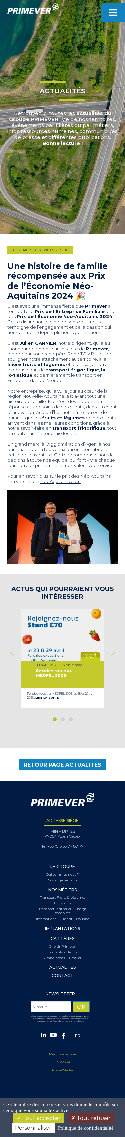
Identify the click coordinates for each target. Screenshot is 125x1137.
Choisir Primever (62, 947)
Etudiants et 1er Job (62, 952)
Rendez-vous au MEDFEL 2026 (54, 673)
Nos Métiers (62, 890)
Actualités (62, 967)
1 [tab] (55, 719)
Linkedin (43, 1035)
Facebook (64, 1036)
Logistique (62, 903)
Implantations (62, 928)
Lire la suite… (48, 697)
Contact (62, 975)
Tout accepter (41, 1118)
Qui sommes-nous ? (62, 875)
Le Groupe (62, 866)
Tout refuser (93, 1118)
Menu (113, 12)
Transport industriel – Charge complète (63, 911)
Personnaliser (33, 1128)
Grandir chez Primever (62, 958)
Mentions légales (62, 1054)
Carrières (62, 938)
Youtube (53, 1035)
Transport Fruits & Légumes (62, 898)
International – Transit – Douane (62, 919)
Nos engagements (62, 880)
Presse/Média (62, 1070)
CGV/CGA (62, 1062)
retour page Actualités (62, 765)
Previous (14, 652)
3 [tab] (71, 719)
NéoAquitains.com (60, 481)
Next (111, 652)
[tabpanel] (62, 658)
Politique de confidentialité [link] (86, 1128)
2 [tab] (63, 719)
